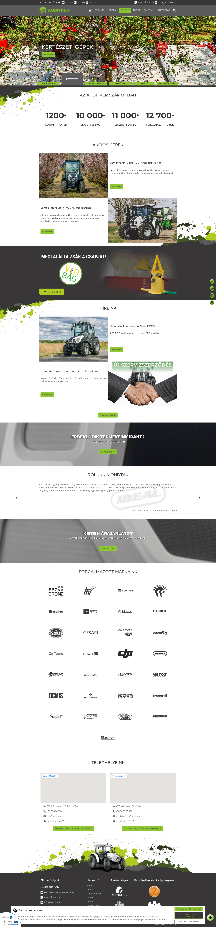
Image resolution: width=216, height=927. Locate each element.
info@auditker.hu (167, 2)
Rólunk (90, 890)
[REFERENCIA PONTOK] (212, 302)
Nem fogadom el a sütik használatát (188, 915)
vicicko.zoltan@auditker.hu (129, 816)
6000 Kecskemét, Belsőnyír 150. (62, 806)
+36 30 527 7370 (124, 811)
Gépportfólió (93, 906)
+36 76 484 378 (54, 811)
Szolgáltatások (94, 894)
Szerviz (125, 10)
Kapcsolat (164, 10)
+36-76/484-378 (146, 2)
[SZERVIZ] (212, 288)
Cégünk (99, 10)
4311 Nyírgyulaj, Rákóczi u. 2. (130, 806)
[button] (16, 50)
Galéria (148, 10)
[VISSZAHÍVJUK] (212, 295)
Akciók (136, 10)
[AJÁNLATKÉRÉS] (212, 281)
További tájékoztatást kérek (189, 922)
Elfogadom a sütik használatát (189, 909)
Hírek (89, 886)
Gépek (112, 10)
